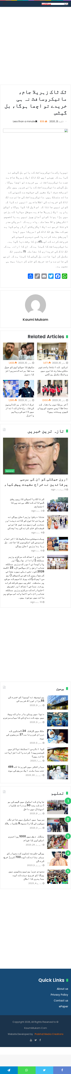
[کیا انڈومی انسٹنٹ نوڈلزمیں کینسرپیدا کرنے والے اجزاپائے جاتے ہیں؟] (57, 754)
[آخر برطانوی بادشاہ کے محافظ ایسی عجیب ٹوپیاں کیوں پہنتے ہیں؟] (52, 388)
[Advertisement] (35, 47)
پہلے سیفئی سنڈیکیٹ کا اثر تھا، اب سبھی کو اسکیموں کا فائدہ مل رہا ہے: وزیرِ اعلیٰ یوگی (24, 542)
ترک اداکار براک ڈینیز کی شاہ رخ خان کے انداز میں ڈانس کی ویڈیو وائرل (19, 410)
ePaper (63, 1006)
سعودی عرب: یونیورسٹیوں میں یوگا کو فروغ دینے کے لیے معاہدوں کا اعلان (26, 875)
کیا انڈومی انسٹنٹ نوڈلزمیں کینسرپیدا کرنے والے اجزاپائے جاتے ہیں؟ (24, 752)
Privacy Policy (59, 995)
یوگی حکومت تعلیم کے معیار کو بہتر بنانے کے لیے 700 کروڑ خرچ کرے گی (24, 857)
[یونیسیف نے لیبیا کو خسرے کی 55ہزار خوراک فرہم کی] (57, 702)
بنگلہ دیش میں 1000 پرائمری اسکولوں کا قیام (26, 838)
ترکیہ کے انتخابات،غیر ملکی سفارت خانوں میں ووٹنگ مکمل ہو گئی (53, 370)
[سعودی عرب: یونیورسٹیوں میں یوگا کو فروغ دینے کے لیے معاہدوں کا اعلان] (57, 877)
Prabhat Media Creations (48, 1034)
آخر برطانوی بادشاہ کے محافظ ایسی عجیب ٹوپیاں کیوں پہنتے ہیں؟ (52, 408)
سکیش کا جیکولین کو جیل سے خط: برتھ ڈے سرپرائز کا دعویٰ (19, 370)
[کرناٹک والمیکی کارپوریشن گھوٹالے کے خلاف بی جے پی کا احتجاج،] (57, 504)
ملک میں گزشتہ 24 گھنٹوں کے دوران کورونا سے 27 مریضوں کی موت (25, 734)
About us (62, 989)
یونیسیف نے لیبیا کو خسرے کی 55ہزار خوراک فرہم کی (26, 699)
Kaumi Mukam (35, 319)
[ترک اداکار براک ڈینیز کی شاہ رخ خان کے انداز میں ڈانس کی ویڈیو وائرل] (18, 388)
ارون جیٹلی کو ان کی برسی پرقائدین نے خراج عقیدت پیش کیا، (36, 481)
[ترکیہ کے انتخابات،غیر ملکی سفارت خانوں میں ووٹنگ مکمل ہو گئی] (52, 351)
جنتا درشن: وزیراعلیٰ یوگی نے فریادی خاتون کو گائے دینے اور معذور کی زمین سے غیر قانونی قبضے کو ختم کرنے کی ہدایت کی (24, 522)
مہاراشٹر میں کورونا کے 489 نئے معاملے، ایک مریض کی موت (26, 768)
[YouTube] (31, 1040)
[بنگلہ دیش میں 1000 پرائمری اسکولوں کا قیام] (57, 842)
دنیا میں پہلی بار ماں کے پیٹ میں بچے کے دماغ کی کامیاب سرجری (23, 716)
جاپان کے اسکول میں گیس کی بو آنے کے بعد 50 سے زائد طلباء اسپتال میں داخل (26, 805)
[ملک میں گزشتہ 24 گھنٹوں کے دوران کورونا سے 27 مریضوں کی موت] (57, 736)
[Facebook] (40, 1040)
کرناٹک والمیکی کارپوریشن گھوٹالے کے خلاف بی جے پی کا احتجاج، (27, 502)
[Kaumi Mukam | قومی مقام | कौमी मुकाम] (55, 3)
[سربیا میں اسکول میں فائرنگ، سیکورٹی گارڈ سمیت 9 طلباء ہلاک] (57, 825)
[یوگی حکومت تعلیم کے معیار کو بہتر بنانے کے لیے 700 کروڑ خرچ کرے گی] (57, 859)
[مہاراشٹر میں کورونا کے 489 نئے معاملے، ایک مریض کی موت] (57, 772)
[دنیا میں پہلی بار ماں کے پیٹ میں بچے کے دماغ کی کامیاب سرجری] (57, 719)
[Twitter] (35, 1040)
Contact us (61, 1000)
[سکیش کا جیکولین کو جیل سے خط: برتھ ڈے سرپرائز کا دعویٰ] (18, 351)
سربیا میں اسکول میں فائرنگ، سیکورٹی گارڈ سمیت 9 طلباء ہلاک (24, 821)
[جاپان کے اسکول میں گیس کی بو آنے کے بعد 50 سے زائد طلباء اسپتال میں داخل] (57, 807)
